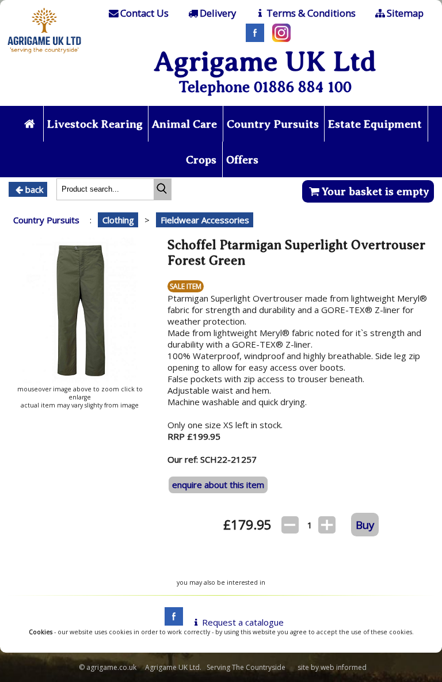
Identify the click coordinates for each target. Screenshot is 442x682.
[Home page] (44, 54)
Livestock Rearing (95, 124)
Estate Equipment (375, 124)
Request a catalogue (243, 622)
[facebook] (171, 622)
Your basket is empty (375, 191)
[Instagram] (278, 38)
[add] (327, 525)
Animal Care (184, 124)
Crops (201, 160)
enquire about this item (218, 484)
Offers (242, 160)
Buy (365, 524)
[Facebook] (252, 38)
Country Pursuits (273, 124)
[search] (162, 189)
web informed (344, 667)
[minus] (290, 525)
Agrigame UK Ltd (265, 61)
